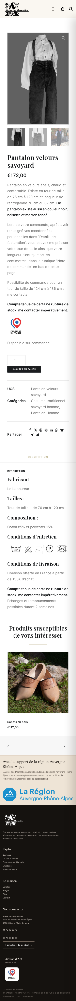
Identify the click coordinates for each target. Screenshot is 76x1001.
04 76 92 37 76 (10, 930)
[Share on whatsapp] (56, 430)
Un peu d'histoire (10, 858)
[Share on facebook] (30, 430)
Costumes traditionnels (13, 862)
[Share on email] (37, 435)
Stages (6, 890)
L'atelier (6, 887)
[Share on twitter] (35, 430)
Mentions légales (8, 996)
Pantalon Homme (45, 413)
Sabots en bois (17, 722)
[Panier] (63, 9)
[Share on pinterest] (46, 430)
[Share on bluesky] (61, 430)
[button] (63, 38)
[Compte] (70, 9)
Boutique (7, 855)
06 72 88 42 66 (10, 938)
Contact (6, 898)
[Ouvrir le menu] (53, 9)
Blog (5, 894)
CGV (18, 996)
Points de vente (10, 869)
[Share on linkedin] (51, 430)
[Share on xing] (32, 435)
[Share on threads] (40, 430)
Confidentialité (28, 996)
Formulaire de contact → (18, 945)
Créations (7, 866)
